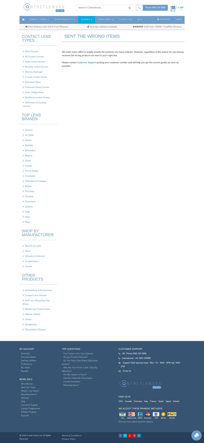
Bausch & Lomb (33, 246)
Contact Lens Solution (36, 295)
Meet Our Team (28, 387)
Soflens (29, 206)
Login (179, 20)
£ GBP (181, 7)
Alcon (28, 251)
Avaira (28, 140)
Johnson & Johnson (35, 256)
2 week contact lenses (36, 77)
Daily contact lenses (35, 61)
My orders (25, 367)
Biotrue (28, 155)
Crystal (28, 165)
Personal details (28, 357)
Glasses (85, 20)
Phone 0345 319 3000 (155, 7)
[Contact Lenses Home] (44, 7)
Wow (27, 222)
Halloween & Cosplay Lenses (34, 104)
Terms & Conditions (71, 435)
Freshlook (30, 176)
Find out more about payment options (136, 421)
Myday (28, 186)
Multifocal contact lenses (37, 97)
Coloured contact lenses (37, 87)
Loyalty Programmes (30, 408)
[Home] (22, 19)
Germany (138, 401)
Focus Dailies (32, 171)
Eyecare (25, 415)
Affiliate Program (28, 412)
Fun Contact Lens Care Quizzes (78, 353)
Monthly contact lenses (36, 66)
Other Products (64, 20)
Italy (146, 401)
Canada (128, 401)
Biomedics (30, 150)
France (153, 401)
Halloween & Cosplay (35, 181)
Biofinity (29, 145)
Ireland (176, 401)
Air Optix (29, 135)
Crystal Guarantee (71, 381)
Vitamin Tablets (32, 314)
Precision (29, 191)
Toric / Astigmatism (34, 92)
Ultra (27, 217)
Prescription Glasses (35, 329)
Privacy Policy (69, 439)
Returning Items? (29, 394)
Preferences (26, 364)
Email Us (127, 371)
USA (121, 401)
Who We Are (27, 384)
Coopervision (31, 261)
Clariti (28, 160)
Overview (25, 353)
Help (140, 20)
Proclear (29, 196)
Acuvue (29, 130)
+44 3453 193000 (143, 358)
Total (27, 211)
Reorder (165, 20)
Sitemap (25, 398)
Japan (168, 401)
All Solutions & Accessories (38, 290)
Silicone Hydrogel (34, 72)
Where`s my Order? (30, 391)
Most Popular (31, 51)
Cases (28, 319)
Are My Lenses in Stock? (75, 374)
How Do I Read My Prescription (77, 378)
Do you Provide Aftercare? (75, 357)
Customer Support (86, 62)
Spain (161, 401)
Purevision (30, 201)
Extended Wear (33, 82)
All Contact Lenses (34, 56)
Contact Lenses (38, 20)
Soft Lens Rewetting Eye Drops (36, 302)
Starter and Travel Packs (37, 309)
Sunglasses (105, 20)
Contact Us (126, 20)
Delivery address (28, 360)
